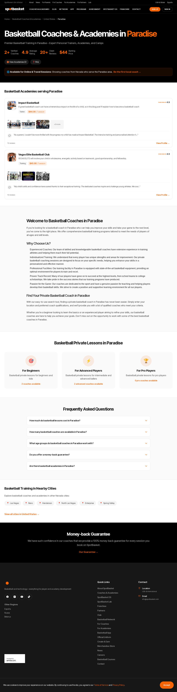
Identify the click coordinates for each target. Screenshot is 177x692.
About (31, 2)
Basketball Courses (106, 659)
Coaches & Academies (39, 9)
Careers (101, 655)
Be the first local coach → (127, 71)
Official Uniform (104, 637)
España (170, 2)
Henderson (45, 503)
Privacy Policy (118, 685)
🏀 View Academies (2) (16, 62)
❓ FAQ (35, 62)
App (72, 9)
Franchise (124, 9)
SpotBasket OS (110, 9)
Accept (166, 685)
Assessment (94, 9)
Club (54, 9)
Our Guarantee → (88, 552)
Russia (7, 613)
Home (7, 19)
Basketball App (104, 633)
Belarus (7, 616)
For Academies (69, 2)
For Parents (46, 2)
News (38, 2)
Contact (136, 9)
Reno (29, 503)
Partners (101, 610)
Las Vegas (13, 503)
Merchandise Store (106, 646)
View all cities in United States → (21, 514)
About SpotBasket (105, 588)
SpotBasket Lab (104, 601)
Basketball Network (106, 619)
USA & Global (160, 2)
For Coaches (57, 2)
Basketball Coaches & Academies (26, 19)
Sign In (167, 9)
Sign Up (155, 9)
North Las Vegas (67, 503)
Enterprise (88, 503)
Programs (81, 9)
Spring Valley (107, 503)
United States (49, 19)
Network (63, 9)
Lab (89, 2)
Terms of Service (101, 685)
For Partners (81, 2)
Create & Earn (103, 641)
